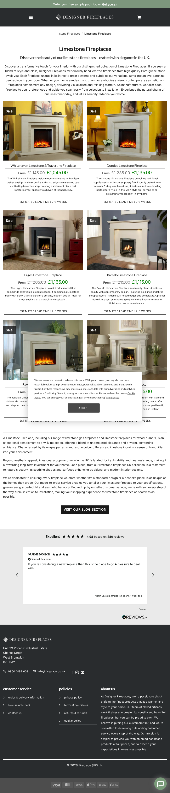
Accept (84, 407)
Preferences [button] (112, 397)
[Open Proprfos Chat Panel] (160, 783)
